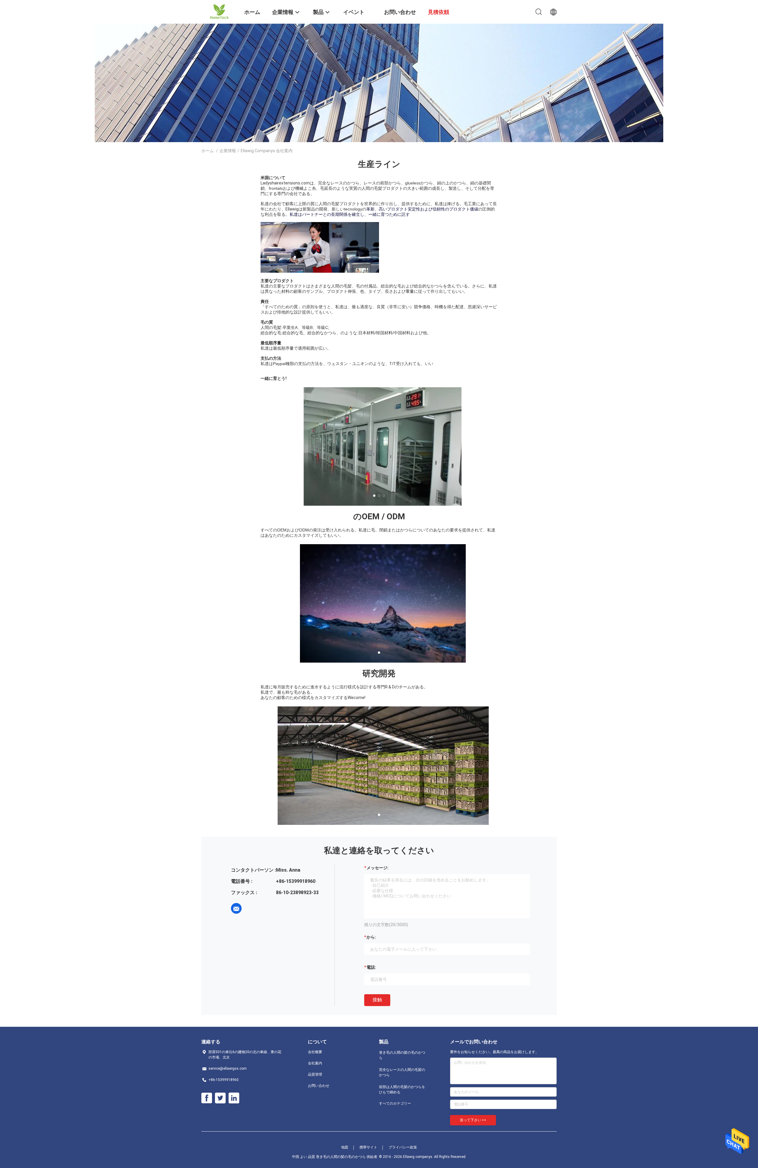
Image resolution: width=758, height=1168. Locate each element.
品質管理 (315, 1074)
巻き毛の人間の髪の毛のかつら (402, 1055)
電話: (371, 967)
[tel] (253, 908)
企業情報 (227, 150)
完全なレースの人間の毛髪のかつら (402, 1072)
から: (371, 937)
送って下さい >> (473, 1120)
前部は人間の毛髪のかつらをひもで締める (402, 1089)
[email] (236, 908)
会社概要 (315, 1052)
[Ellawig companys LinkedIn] (234, 1098)
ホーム (207, 150)
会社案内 (315, 1063)
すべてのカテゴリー (395, 1103)
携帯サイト (368, 1147)
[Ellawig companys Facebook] (206, 1098)
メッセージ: (377, 867)
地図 (344, 1147)
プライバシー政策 (402, 1147)
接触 (377, 999)
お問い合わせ (318, 1086)
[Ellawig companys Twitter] (220, 1098)
